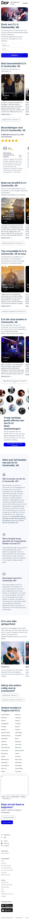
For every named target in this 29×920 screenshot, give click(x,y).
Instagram (6, 845)
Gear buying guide (6, 865)
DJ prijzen (4, 872)
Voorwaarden (19, 917)
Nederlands (7, 835)
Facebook (6, 843)
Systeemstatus (5, 887)
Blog (2, 861)
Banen (3, 891)
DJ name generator (6, 868)
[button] (11, 120)
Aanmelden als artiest (7, 894)
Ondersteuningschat (6, 884)
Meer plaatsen (5, 853)
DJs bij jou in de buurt (7, 870)
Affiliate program (5, 874)
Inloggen (25, 3)
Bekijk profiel (5, 114)
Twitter (6, 841)
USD (3, 837)
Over (2, 889)
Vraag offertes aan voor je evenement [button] (14, 444)
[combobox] (9, 45)
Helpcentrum (4, 882)
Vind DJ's (3, 863)
